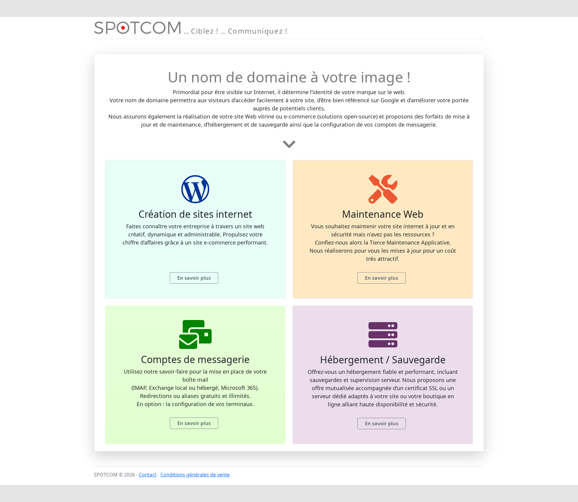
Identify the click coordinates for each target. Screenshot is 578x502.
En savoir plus (194, 278)
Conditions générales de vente (195, 474)
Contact (148, 474)
